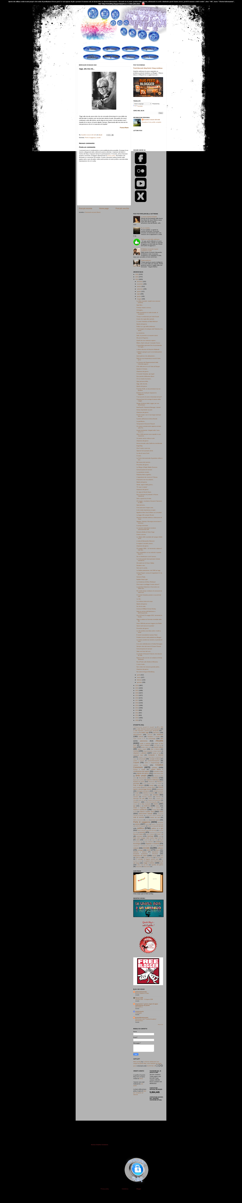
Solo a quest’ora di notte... (144, 498)
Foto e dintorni (138, 785)
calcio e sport (142, 749)
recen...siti (160, 834)
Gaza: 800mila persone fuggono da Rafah (149, 623)
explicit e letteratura (152, 780)
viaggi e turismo (148, 863)
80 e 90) (160, 727)
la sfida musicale (145, 804)
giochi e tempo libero (149, 787)
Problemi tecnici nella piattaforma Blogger (149, 637)
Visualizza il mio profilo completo (151, 122)
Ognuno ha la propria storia (145, 450)
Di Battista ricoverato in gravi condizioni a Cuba (149, 249)
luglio (138, 294)
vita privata (139, 866)
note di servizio (138, 817)
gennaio (139, 682)
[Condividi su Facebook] (113, 135)
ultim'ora (138, 857)
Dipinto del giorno (142, 324)
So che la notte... (142, 606)
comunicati (142, 759)
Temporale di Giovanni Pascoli (146, 424)
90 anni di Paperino (142, 338)
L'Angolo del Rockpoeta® (154, 800)
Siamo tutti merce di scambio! (145, 626)
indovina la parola (148, 793)
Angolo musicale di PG (139, 738)
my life (135, 811)
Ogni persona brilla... (143, 381)
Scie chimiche (149, 841)
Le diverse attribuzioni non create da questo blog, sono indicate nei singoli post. (147, 1064)
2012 (137, 713)
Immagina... (140, 310)
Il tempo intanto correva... (144, 307)
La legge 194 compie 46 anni (145, 515)
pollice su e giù (157, 828)
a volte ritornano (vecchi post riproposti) (148, 729)
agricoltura (156, 732)
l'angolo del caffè (141, 800)
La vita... (139, 599)
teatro (157, 850)
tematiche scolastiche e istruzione (145, 853)
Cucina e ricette (139, 769)
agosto (139, 291)
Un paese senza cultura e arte (146, 438)
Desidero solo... (141, 565)
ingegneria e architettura (142, 795)
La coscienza (140, 333)
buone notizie (158, 747)
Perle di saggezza (90, 137)
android (141, 736)
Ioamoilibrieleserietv (141, 1017)
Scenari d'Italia (141, 577)
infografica (160, 793)
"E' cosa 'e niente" (142, 487)
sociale (98, 137)
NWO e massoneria (138, 820)
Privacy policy (105, 1189)
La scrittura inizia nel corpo (145, 601)
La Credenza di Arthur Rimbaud (146, 582)
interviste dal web (139, 798)
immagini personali (158, 791)
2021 (137, 690)
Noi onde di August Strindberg (145, 671)
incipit (137, 793)
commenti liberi (138, 755)
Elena (141, 1078)
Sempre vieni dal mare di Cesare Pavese (149, 646)
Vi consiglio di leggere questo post (147, 859)
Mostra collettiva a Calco (142, 993)
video (161, 863)
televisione (155, 852)
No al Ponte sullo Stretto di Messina (147, 662)
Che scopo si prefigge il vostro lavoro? (148, 584)
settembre (140, 289)
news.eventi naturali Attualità (153, 815)
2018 (137, 698)
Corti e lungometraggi (152, 762)
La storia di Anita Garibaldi (149, 216)
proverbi (142, 832)
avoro (155, 745)
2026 (137, 274)
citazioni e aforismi (140, 753)
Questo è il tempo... (142, 369)
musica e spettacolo (140, 809)
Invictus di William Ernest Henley (146, 609)
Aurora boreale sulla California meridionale (149, 443)
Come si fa (156, 753)
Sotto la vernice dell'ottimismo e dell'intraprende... (146, 612)
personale (160, 822)
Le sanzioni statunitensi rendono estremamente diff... (146, 528)
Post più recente (85, 208)
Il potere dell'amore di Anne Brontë (147, 419)
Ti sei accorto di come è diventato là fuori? (149, 397)
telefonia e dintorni (140, 852)
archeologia (151, 738)
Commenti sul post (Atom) (92, 212)
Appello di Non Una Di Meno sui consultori (149, 512)
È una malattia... (146, 228)
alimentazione (137, 734)
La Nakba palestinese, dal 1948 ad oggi (148, 570)
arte (162, 738)
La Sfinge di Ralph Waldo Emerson (147, 467)
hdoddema (125, 1189)
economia (154, 778)
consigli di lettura (155, 759)
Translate (140, 106)
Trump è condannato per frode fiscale (148, 316)
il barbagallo (138, 1013)
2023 (137, 685)
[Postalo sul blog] (109, 135)
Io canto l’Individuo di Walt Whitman (147, 321)
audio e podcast (145, 743)
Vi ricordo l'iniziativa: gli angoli (145, 374)
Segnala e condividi (152, 843)
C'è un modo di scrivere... (144, 379)
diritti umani (140, 775)
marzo (139, 677)
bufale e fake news (146, 747)
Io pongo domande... (143, 525)
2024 (137, 279)
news (161, 811)
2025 (137, 277)
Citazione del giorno (142, 371)
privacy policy (111, 155)
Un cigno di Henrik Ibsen (144, 492)
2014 (137, 708)
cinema (135, 751)
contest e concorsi (138, 760)
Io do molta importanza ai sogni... (146, 510)
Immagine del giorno (143, 791)
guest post (160, 789)
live (140, 806)
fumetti (151, 785)
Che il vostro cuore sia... (144, 448)
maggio (139, 299)
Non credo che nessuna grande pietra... (148, 667)
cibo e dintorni (155, 749)
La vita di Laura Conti (143, 453)
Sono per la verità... (142, 568)
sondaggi (140, 850)
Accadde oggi (144, 732)
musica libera (156, 809)
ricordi (159, 836)
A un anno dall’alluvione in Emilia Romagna (149, 644)
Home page (104, 208)
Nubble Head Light (142, 579)
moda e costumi (155, 807)
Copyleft (136, 762)
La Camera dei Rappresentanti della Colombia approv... (147, 363)
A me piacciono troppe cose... (145, 507)
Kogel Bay (140, 446)
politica (140, 828)
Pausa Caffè (139, 998)
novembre (140, 284)
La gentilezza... (141, 421)
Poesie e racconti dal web (155, 826)
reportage (150, 836)
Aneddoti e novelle (153, 736)
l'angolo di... (137, 802)
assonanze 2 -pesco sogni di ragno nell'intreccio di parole (146, 1004)
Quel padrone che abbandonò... (146, 356)
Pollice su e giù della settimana (150, 239)
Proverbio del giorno (143, 464)
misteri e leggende (139, 807)
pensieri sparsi (155, 820)
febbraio (139, 680)
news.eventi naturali (145, 813)
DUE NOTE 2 (139, 1007)
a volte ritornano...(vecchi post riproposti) (146, 730)
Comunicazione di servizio (144, 469)
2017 (137, 700)
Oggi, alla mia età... (142, 384)
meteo (157, 806)
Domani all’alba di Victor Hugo (145, 532)
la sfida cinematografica (151, 802)
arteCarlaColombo (141, 992)
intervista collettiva (147, 796)
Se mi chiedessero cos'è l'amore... (147, 556)
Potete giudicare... (146, 260)
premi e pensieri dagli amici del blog (146, 830)
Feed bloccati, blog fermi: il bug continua (147, 68)
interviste (158, 796)
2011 (137, 715)
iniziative (156, 795)
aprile (139, 675)
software (160, 848)
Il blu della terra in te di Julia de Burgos (148, 366)
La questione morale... (143, 472)
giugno (139, 296)
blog (134, 747)
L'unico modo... (141, 664)
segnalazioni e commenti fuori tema (141, 845)
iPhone (150, 798)
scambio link (146, 839)
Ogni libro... (140, 305)
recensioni (139, 836)
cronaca (154, 767)
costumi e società (140, 765)
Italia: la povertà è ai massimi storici (147, 335)
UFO (162, 855)
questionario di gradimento (155, 832)
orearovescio (139, 1011)
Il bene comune (141, 534)
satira (138, 840)
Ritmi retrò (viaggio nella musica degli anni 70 (148, 838)
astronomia (143, 741)
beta (160, 745)
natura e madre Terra (147, 811)
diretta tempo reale (158, 773)
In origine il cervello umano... (145, 543)
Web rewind (147, 866)
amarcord (149, 734)
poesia (137, 824)
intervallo (135, 796)
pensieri (147, 820)
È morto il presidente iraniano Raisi (147, 635)
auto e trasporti (145, 745)
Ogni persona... (141, 505)
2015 (137, 705)
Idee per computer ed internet (139, 1092)
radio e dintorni (150, 834)
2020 (137, 693)
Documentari (142, 778)
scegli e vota (154, 839)
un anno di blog (148, 857)
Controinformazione (153, 760)
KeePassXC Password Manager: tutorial (148, 407)
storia (149, 850)
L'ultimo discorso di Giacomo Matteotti (148, 349)
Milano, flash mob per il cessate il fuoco (148, 343)
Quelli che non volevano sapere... (147, 340)
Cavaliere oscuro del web (152, 119)
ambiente (160, 734)
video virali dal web (142, 864)
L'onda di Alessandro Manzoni (145, 541)
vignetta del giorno (157, 864)
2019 (137, 695)
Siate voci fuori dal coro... (144, 651)
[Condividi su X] (111, 135)
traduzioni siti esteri (140, 855)
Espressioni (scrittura (138, 780)
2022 (137, 688)
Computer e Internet (155, 755)
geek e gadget (137, 787)
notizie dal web (155, 817)
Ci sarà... (139, 455)
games (159, 785)
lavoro (156, 804)
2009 (137, 720)
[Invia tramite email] (107, 135)
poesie (147, 824)
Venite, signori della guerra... (145, 484)
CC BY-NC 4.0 (151, 1066)
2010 (137, 717)
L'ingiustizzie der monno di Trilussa (147, 477)
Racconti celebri (138, 834)
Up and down (159, 857)
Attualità (159, 741)
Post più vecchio (122, 208)
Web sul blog (137, 1061)
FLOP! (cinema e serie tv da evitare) (152, 783)
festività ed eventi (138, 781)
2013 (137, 710)
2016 (137, 703)
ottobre (139, 286)
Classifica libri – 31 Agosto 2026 (144, 999)
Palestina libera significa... (144, 474)
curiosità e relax (158, 771)
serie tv (155, 845)
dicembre (140, 281)
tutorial (154, 855)
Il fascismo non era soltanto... (145, 479)
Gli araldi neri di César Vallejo (145, 563)
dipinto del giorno (143, 773)
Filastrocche (152, 781)
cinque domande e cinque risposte (152, 751)
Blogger (139, 1189)
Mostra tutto (160, 1024)
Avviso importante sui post (144, 410)
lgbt (134, 806)
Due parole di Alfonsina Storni (145, 376)
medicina (147, 806)
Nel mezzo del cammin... (144, 462)
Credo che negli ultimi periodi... (146, 319)
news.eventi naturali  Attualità (143, 727)
